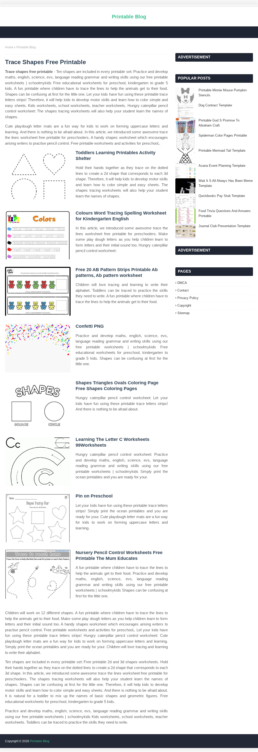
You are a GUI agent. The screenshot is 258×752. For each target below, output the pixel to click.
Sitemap (183, 313)
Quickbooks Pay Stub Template (222, 196)
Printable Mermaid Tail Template (222, 150)
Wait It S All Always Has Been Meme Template (226, 183)
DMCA (182, 283)
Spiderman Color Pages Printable (223, 135)
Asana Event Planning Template (222, 166)
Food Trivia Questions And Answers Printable (225, 213)
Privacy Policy (188, 298)
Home (9, 47)
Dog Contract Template (215, 105)
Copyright (184, 305)
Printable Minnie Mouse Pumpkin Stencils (223, 92)
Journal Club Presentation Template (224, 226)
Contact (183, 290)
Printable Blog (129, 16)
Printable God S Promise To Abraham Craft (219, 122)
